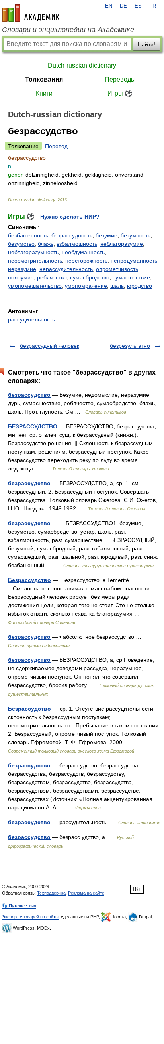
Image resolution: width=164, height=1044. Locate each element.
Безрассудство (29, 580)
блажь (45, 244)
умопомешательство (35, 286)
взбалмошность (77, 244)
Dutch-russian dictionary (82, 65)
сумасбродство (89, 277)
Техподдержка (51, 893)
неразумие (22, 269)
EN (108, 6)
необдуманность (83, 252)
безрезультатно (130, 346)
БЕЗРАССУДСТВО (32, 426)
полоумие (21, 277)
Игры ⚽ (120, 93)
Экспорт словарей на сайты (30, 916)
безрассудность (71, 235)
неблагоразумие (121, 244)
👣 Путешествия (19, 905)
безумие (106, 235)
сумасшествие (131, 277)
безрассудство (29, 395)
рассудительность (31, 319)
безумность (135, 235)
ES (138, 6)
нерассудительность (66, 269)
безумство (21, 244)
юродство (139, 286)
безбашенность (28, 235)
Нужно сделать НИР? (70, 216)
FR (152, 6)
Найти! (146, 44)
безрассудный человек (49, 346)
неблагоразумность (33, 252)
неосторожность (86, 260)
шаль (117, 286)
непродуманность (134, 260)
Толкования (44, 79)
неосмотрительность (35, 260)
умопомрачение (86, 286)
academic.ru (30, 13)
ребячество (52, 277)
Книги (44, 93)
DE (123, 6)
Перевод (56, 146)
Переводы (120, 79)
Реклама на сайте (86, 893)
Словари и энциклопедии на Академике (68, 30)
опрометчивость (117, 269)
